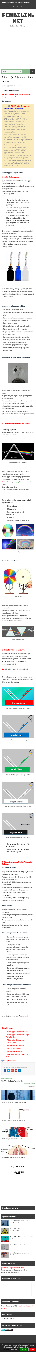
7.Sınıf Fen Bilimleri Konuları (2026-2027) (14, 1102)
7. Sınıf (20, 86)
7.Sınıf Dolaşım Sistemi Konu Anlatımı (13, 1139)
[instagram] (21, 6)
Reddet (32, 1349)
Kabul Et (23, 1349)
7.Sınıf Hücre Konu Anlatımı (20, 1245)
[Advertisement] (18, 48)
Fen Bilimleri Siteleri (8, 1319)
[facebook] (13, 6)
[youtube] (17, 6)
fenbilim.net (18, 18)
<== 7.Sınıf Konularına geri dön (10, 90)
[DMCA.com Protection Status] (7, 1330)
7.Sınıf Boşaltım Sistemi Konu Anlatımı (13, 1120)
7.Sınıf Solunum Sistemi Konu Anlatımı (16, 2)
